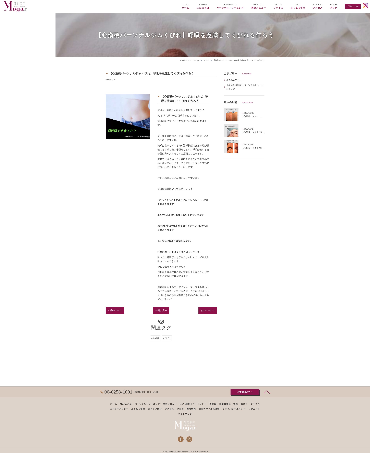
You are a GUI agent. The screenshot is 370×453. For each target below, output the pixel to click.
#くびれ (167, 338)
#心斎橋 (155, 338)
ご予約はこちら (352, 6)
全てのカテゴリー (235, 80)
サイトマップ (185, 414)
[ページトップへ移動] (267, 392)
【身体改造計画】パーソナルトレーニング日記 (244, 87)
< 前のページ (115, 310)
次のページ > (207, 310)
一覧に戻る (161, 310)
